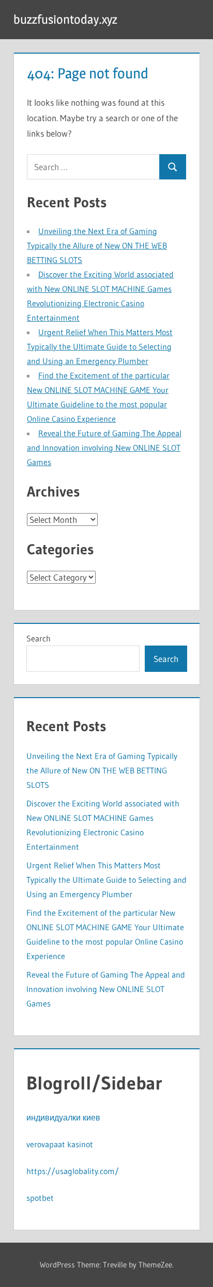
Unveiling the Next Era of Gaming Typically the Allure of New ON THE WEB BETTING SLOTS (97, 245)
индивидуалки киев (63, 1117)
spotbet (40, 1198)
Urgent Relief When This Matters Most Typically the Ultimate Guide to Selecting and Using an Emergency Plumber (100, 346)
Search (38, 638)
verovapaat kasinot (59, 1144)
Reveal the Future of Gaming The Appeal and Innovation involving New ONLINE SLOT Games (104, 447)
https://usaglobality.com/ (72, 1171)
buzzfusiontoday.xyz (65, 19)
